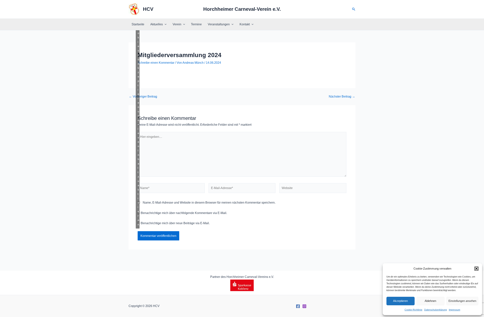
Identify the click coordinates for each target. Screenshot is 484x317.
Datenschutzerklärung (435, 309)
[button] (476, 268)
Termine (196, 24)
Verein (177, 24)
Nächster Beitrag (342, 96)
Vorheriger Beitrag (143, 96)
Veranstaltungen (219, 24)
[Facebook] (298, 306)
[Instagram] (304, 306)
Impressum (454, 309)
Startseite (138, 24)
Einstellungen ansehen (462, 300)
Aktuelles (156, 24)
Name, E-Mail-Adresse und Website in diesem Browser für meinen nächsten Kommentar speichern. (209, 202)
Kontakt (245, 24)
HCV (148, 9)
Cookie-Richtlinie (413, 309)
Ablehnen (430, 300)
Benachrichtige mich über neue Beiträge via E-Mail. (175, 223)
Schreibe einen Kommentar (156, 62)
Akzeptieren (400, 300)
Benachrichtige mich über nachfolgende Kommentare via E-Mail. (184, 213)
